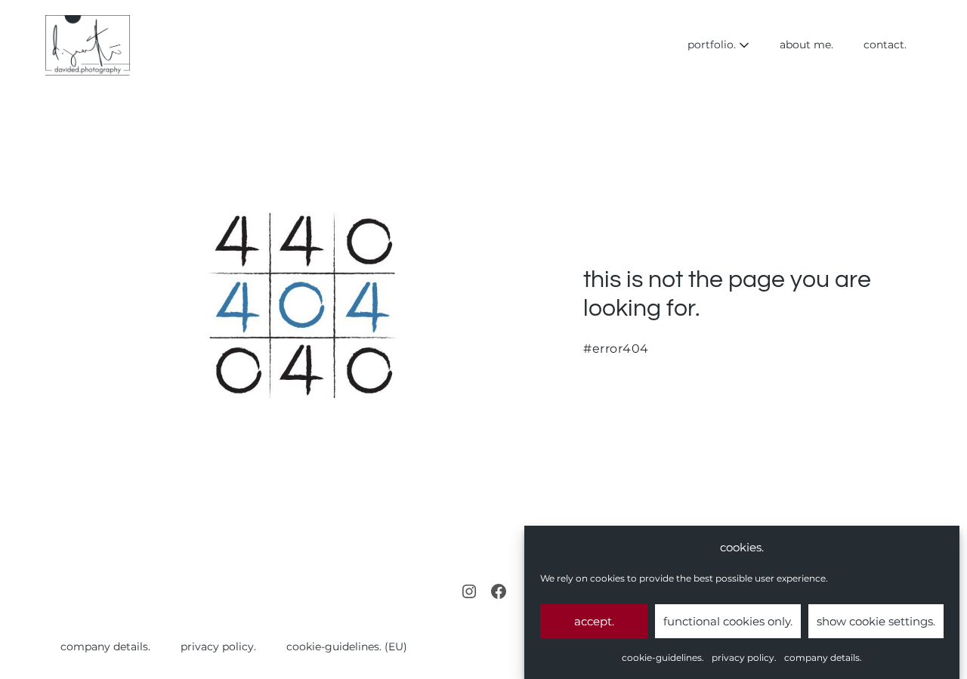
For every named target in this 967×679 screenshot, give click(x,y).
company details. (823, 657)
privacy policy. (744, 657)
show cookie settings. (876, 621)
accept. (594, 621)
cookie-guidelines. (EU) (346, 646)
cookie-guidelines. (663, 657)
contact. (885, 44)
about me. (806, 44)
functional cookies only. (727, 621)
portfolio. (713, 44)
